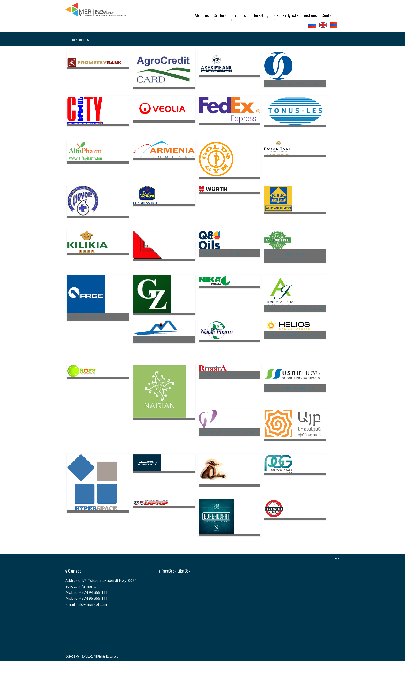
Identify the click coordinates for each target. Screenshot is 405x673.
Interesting (260, 15)
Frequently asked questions (295, 15)
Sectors (220, 15)
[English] (323, 25)
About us (202, 15)
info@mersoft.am (91, 604)
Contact (328, 15)
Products (238, 15)
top (337, 559)
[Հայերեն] (334, 25)
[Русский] (312, 25)
